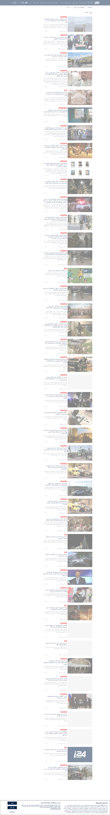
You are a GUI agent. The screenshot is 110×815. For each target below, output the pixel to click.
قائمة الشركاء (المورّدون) (55, 808)
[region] (55, 807)
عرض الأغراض (12, 812)
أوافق (12, 803)
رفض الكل (12, 807)
